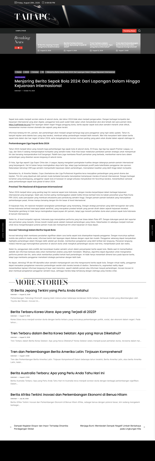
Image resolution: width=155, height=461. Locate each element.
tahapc (32, 16)
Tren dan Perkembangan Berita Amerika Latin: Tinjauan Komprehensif (101, 45)
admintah (18, 91)
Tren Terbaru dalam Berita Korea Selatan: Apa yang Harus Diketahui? (75, 45)
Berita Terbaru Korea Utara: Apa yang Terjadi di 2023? (49, 45)
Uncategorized (20, 77)
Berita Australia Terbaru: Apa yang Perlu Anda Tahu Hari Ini (127, 45)
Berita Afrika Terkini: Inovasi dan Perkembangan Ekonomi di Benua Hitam (69, 394)
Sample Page (21, 31)
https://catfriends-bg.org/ (20, 124)
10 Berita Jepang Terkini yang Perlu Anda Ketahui (50, 290)
